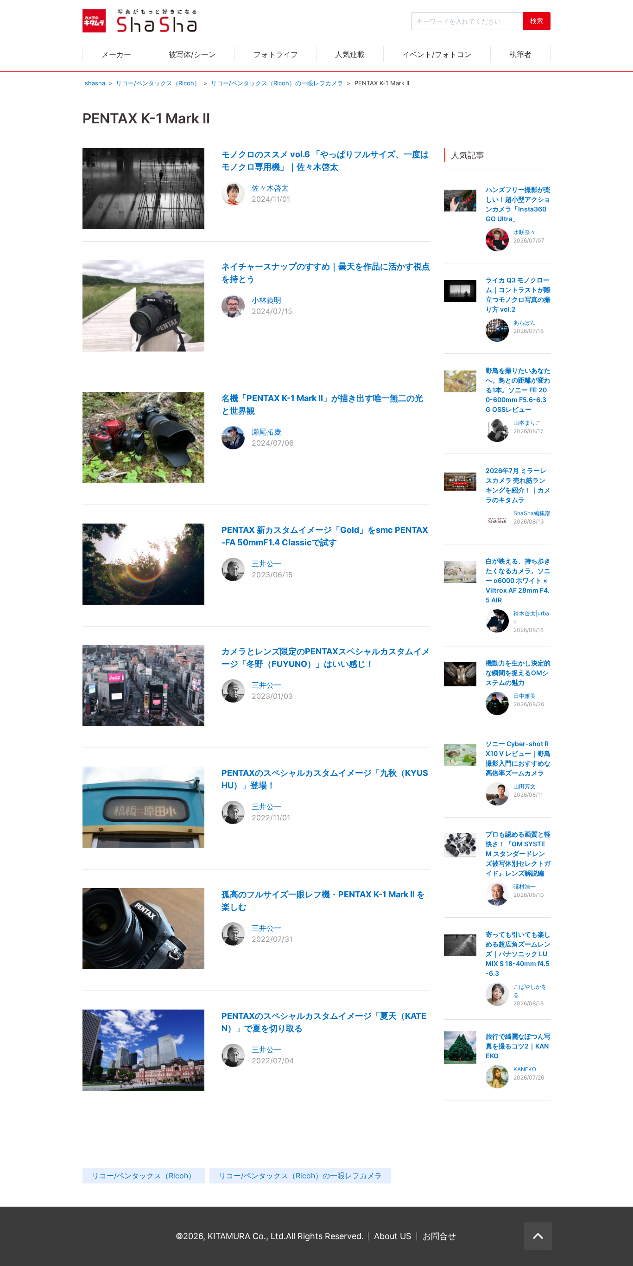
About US (392, 1236)
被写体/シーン (192, 54)
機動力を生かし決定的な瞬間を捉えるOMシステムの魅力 (518, 672)
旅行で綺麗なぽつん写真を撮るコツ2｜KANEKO (518, 1046)
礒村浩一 (524, 886)
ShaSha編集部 (532, 513)
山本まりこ (527, 422)
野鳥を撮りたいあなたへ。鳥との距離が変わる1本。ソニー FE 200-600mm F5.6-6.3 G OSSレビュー (518, 389)
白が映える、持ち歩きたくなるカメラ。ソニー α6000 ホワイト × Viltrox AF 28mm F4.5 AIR (518, 580)
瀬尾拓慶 (266, 431)
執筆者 (520, 54)
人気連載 (350, 54)
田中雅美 (524, 695)
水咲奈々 (524, 232)
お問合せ (439, 1236)
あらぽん (524, 322)
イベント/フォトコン (437, 54)
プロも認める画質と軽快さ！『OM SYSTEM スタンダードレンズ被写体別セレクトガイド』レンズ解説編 (518, 853)
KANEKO (524, 1069)
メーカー (116, 54)
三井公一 (266, 563)
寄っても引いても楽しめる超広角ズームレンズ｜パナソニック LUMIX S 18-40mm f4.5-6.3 (518, 953)
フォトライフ (275, 54)
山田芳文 (524, 786)
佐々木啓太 (270, 187)
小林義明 (266, 300)
